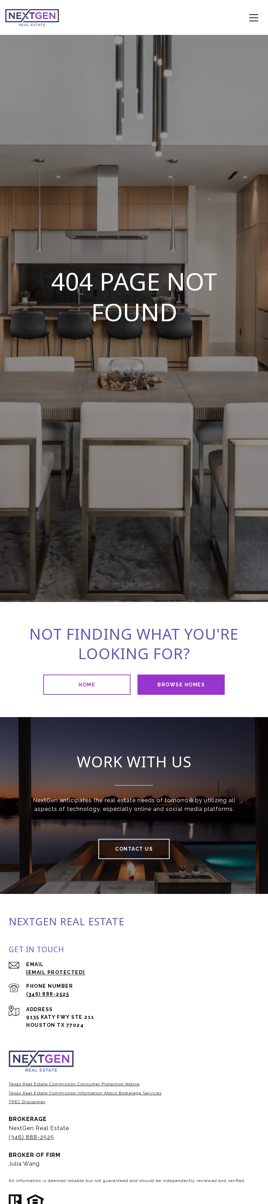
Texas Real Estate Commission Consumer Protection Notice (74, 1084)
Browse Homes (181, 684)
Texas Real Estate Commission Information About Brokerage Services (85, 1093)
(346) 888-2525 (47, 994)
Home (87, 684)
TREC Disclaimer (27, 1101)
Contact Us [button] (134, 849)
